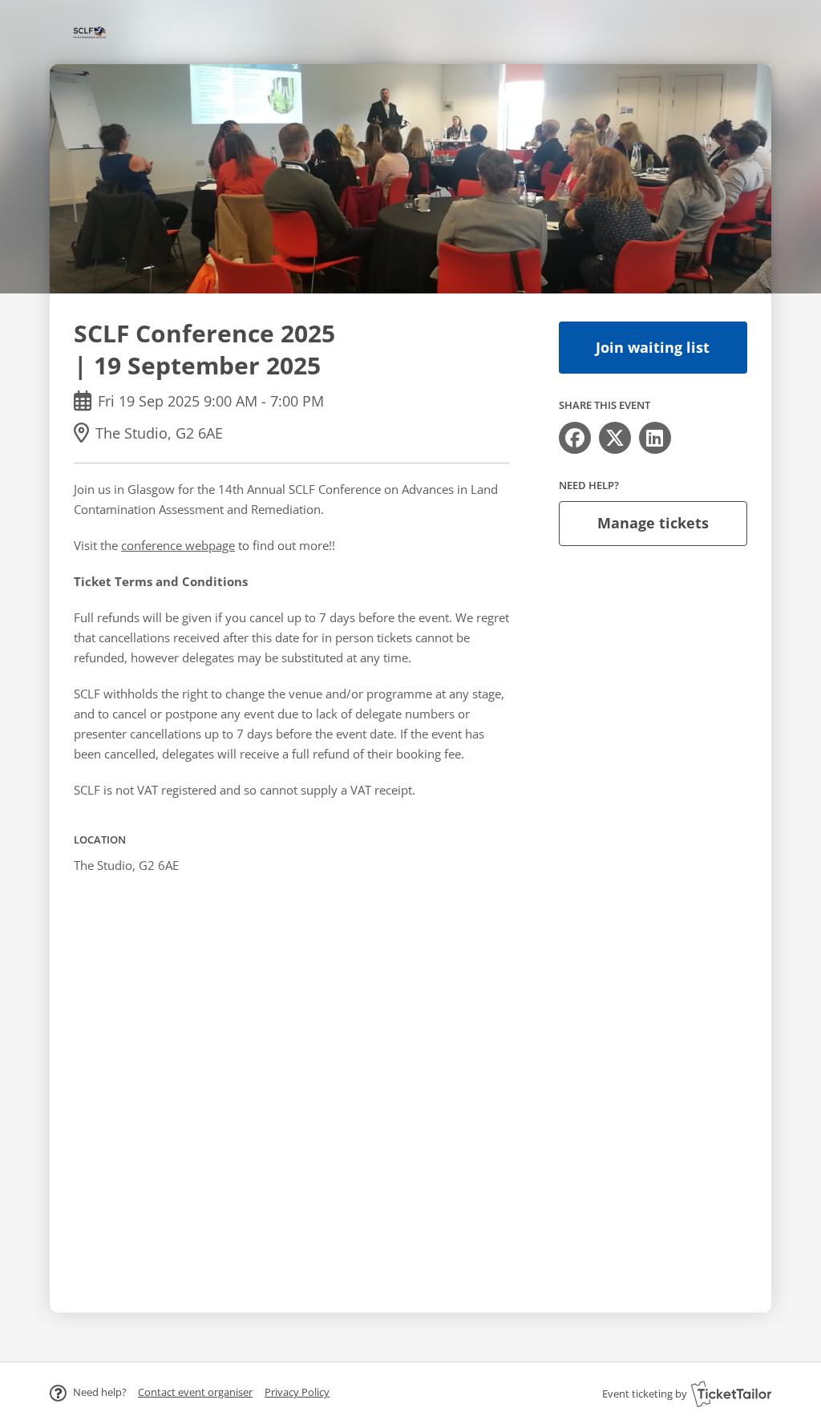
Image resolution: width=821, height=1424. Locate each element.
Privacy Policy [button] (297, 1392)
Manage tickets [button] (653, 522)
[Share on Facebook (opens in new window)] (575, 438)
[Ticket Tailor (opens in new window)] (731, 1393)
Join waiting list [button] (653, 347)
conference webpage (178, 545)
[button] (195, 1392)
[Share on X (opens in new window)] (615, 438)
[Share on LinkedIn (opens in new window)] (655, 438)
